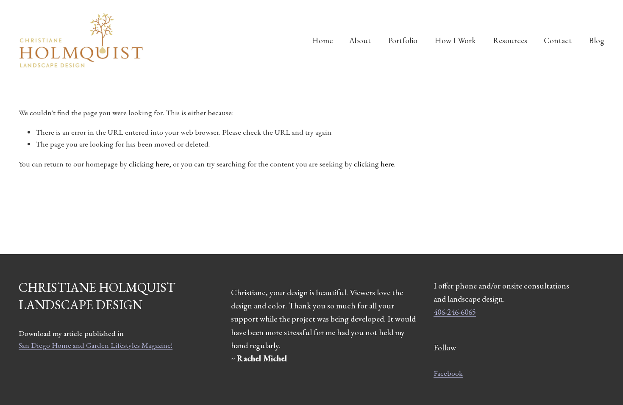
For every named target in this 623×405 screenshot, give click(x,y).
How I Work (455, 40)
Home (322, 40)
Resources (510, 40)
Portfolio (402, 40)
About (360, 40)
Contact (558, 40)
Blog (596, 40)
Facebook (448, 373)
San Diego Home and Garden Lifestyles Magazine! (95, 345)
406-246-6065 (455, 311)
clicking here (149, 164)
